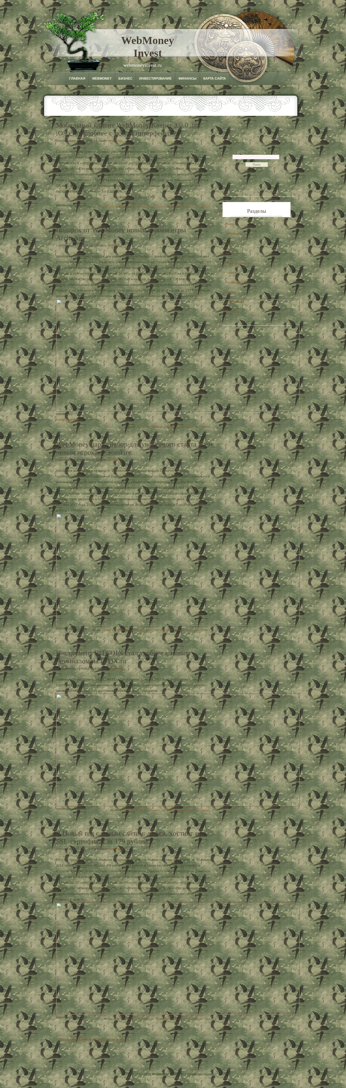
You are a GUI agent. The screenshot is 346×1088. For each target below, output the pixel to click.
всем (135, 629)
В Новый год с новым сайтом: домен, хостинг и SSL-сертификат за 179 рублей (127, 837)
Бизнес (125, 78)
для (133, 206)
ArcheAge (143, 426)
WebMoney (102, 78)
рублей (183, 1019)
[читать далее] (67, 420)
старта (190, 629)
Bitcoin (124, 810)
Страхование (236, 301)
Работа (231, 292)
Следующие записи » (108, 1039)
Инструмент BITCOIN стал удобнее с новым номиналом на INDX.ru (123, 657)
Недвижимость (237, 282)
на (162, 810)
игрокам (159, 629)
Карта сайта (214, 78)
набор (170, 629)
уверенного (203, 629)
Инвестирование (155, 78)
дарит (143, 629)
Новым (186, 206)
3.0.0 (100, 206)
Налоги (231, 272)
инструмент (152, 810)
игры (179, 426)
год (137, 1019)
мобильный (173, 206)
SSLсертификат (124, 1019)
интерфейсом (145, 206)
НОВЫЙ (161, 1019)
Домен (145, 1019)
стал (195, 206)
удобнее (205, 206)
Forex (230, 224)
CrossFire (108, 629)
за (152, 1019)
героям (170, 426)
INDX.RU (137, 810)
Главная (77, 78)
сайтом (193, 1019)
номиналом (184, 810)
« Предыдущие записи (73, 1039)
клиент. (160, 206)
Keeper (109, 206)
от (196, 426)
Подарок (204, 426)
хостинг (205, 1019)
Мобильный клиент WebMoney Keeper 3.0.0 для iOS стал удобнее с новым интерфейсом (128, 129)
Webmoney (122, 206)
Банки (231, 243)
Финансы (187, 78)
